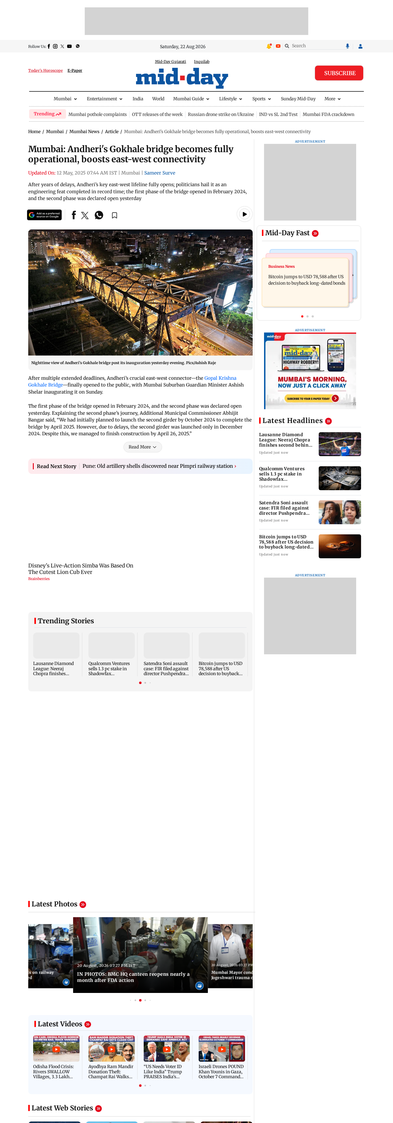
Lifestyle (228, 99)
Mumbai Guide (188, 99)
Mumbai (63, 99)
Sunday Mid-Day (298, 99)
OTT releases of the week (157, 114)
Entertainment (102, 99)
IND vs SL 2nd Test (278, 114)
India (138, 99)
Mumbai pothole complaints (97, 114)
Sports (259, 99)
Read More (140, 447)
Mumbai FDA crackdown (328, 114)
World (158, 99)
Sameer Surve (159, 173)
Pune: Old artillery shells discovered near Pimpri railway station (159, 466)
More (330, 99)
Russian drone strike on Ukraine (221, 114)
